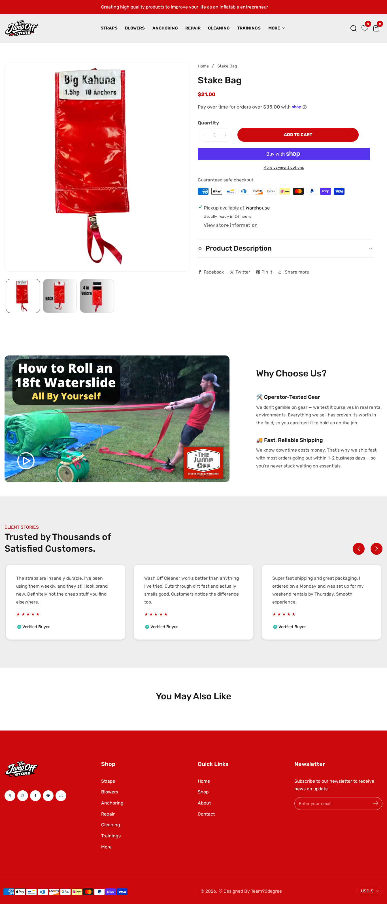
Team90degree (266, 891)
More (106, 847)
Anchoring (165, 28)
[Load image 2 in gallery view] (60, 296)
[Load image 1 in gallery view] (23, 296)
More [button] (274, 28)
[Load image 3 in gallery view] (97, 296)
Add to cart (298, 134)
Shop (203, 792)
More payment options (283, 167)
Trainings (249, 28)
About (204, 803)
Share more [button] (297, 271)
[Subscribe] (375, 803)
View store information (231, 225)
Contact (206, 814)
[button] (353, 28)
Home (203, 66)
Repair (193, 28)
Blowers (135, 28)
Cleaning (219, 28)
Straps (109, 28)
